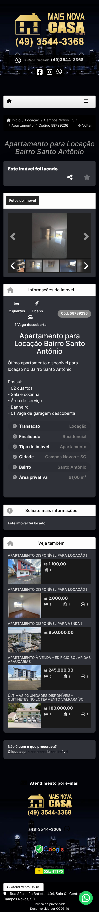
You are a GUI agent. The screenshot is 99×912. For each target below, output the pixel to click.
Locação (32, 120)
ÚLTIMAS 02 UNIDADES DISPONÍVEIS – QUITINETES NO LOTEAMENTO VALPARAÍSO (46, 697)
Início (15, 120)
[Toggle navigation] (86, 101)
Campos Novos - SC (60, 120)
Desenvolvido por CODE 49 (49, 908)
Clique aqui (17, 751)
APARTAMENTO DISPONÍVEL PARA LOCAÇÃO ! (47, 555)
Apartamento (23, 125)
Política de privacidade (50, 904)
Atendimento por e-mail (54, 783)
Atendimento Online (25, 887)
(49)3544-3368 (67, 59)
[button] (14, 236)
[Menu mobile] (9, 101)
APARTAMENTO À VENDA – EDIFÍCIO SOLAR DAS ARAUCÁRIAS (49, 659)
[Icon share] (40, 72)
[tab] (22, 200)
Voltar (86, 125)
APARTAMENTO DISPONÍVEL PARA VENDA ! (45, 623)
